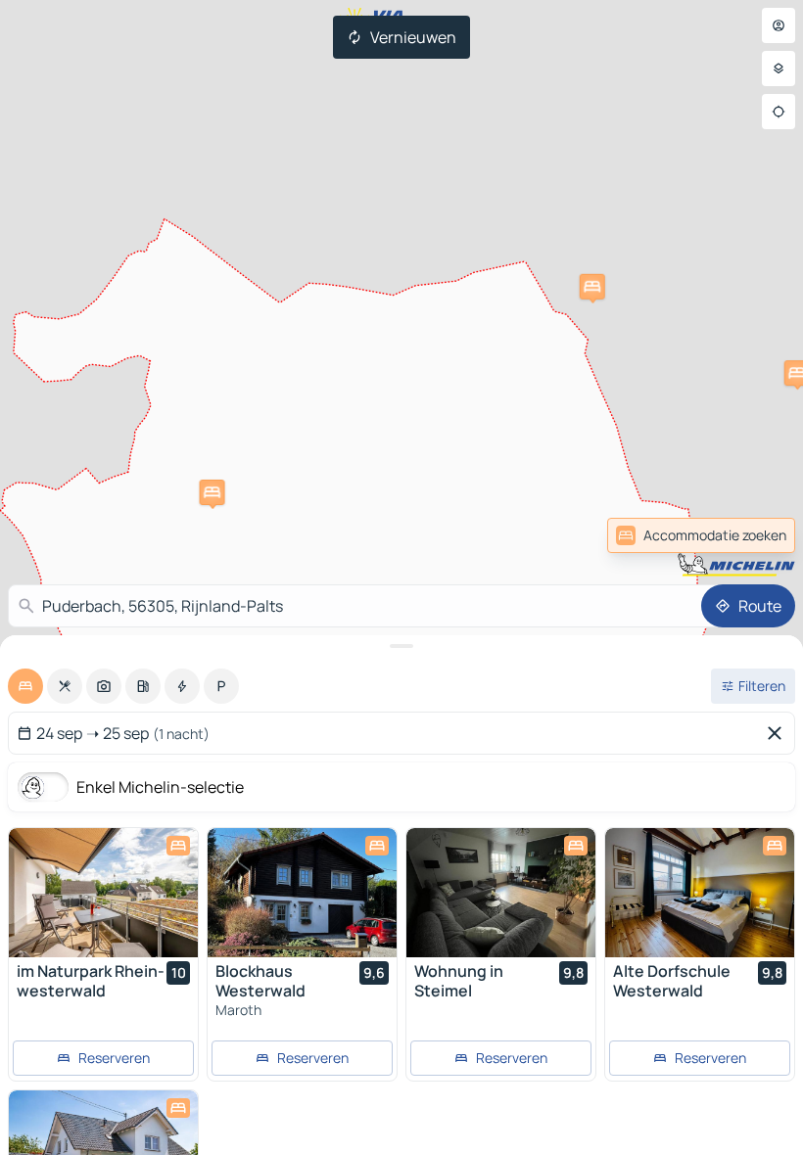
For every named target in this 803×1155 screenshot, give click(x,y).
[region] (103, 892)
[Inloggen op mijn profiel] (778, 25)
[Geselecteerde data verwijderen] (778, 733)
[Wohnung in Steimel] (500, 892)
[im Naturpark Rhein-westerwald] (103, 892)
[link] (752, 535)
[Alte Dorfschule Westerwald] (699, 892)
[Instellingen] (778, 68)
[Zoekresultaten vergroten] (401, 646)
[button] (592, 287)
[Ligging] (778, 111)
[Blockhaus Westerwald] (302, 892)
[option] (25, 686)
